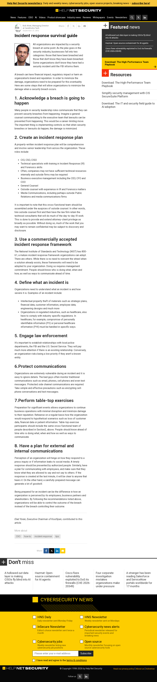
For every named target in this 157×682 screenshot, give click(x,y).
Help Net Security (94, 668)
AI (36, 17)
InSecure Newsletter (51, 627)
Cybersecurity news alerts (102, 627)
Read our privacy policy (123, 669)
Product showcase (56, 17)
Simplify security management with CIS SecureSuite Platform (126, 94)
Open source (93, 641)
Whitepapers (99, 17)
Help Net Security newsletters (24, 3)
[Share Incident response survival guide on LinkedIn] (79, 26)
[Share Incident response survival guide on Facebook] (68, 26)
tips (57, 536)
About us (140, 669)
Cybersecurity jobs (49, 641)
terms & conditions (77, 660)
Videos (42, 17)
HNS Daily (44, 617)
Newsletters (121, 17)
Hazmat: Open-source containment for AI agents (126, 43)
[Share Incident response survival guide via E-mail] (84, 26)
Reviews (87, 17)
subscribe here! (141, 3)
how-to (27, 536)
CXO (18, 536)
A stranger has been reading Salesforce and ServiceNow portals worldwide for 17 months (139, 579)
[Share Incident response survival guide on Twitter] (73, 26)
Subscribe (85, 653)
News (13, 17)
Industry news (74, 17)
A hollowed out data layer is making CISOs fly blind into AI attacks (18, 577)
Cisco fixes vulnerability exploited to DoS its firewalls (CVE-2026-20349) (77, 579)
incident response (43, 536)
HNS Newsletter (96, 617)
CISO (30, 17)
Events (110, 17)
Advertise (150, 669)
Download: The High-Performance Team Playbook (127, 63)
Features (22, 17)
